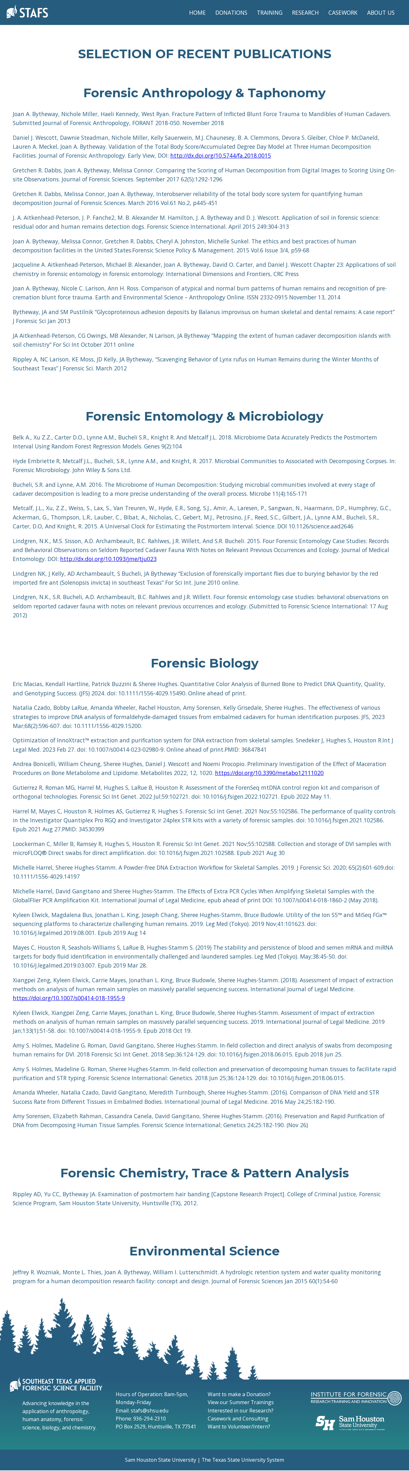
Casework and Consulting (238, 1418)
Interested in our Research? (241, 1410)
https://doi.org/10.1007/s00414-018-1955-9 (69, 998)
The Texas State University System (243, 1459)
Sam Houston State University (160, 1459)
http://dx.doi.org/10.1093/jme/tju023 (108, 559)
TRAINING (269, 12)
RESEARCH (305, 12)
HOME (197, 12)
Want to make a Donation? (239, 1394)
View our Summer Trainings (241, 1402)
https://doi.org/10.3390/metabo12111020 (269, 773)
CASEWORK (343, 12)
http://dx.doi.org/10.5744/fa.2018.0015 (220, 155)
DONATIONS (231, 12)
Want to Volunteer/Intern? (239, 1426)
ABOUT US (381, 12)
